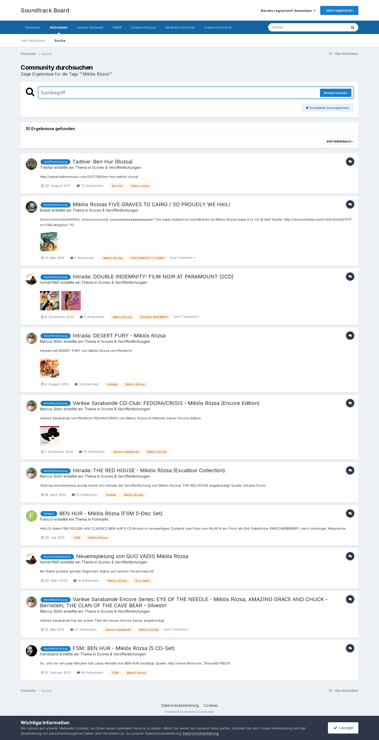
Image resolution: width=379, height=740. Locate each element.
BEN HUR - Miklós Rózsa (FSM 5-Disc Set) (111, 513)
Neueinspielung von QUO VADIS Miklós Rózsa (132, 556)
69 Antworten (91, 672)
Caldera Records (218, 27)
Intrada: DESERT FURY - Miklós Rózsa (119, 335)
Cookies (211, 705)
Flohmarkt (100, 519)
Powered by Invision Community (189, 712)
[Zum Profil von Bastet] (31, 207)
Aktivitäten (59, 27)
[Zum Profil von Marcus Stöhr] (31, 338)
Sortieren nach (338, 141)
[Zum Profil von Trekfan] (31, 164)
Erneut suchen (335, 93)
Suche (59, 40)
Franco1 (46, 519)
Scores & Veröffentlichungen (116, 167)
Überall (334, 27)
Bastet (45, 210)
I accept (345, 728)
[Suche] (352, 27)
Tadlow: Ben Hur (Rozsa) (102, 162)
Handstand (49, 654)
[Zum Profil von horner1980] (31, 279)
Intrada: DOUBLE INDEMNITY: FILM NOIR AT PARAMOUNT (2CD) (153, 276)
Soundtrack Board (45, 10)
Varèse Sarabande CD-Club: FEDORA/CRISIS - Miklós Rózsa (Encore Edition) (166, 403)
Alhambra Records (180, 27)
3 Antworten (88, 384)
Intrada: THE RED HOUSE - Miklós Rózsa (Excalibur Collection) (149, 470)
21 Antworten (93, 452)
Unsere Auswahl (90, 27)
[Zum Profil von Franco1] (31, 516)
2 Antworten (83, 258)
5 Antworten (93, 317)
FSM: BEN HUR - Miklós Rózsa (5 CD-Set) (124, 648)
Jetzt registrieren (339, 10)
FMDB (117, 27)
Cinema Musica (143, 27)
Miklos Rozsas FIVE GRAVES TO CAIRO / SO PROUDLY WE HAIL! (151, 204)
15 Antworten (86, 495)
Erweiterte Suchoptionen (328, 108)
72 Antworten (91, 186)
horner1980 (50, 282)
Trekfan (46, 167)
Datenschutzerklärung (180, 705)
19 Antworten (88, 580)
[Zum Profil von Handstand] (31, 650)
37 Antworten (84, 629)
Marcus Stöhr (51, 341)
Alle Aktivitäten (33, 40)
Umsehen (32, 27)
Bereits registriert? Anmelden (287, 11)
